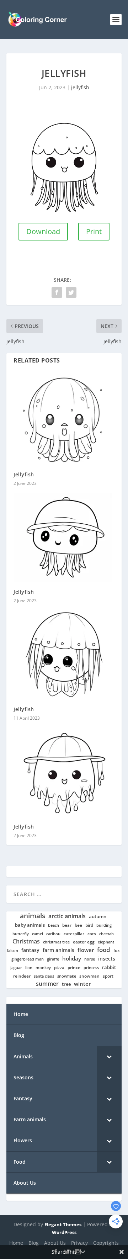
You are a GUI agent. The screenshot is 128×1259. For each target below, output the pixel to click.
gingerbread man (27, 959)
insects (106, 959)
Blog (33, 1242)
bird (89, 925)
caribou (53, 934)
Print (94, 231)
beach (53, 925)
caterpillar (74, 933)
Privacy (79, 1242)
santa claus (44, 976)
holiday (71, 958)
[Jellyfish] (64, 419)
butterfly (20, 934)
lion (28, 967)
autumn (97, 917)
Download (43, 231)
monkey (43, 968)
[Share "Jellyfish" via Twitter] (71, 292)
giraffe (53, 959)
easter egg (84, 942)
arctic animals (67, 916)
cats (91, 933)
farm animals (58, 950)
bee (78, 925)
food (103, 950)
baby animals (30, 925)
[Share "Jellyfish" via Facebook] (57, 292)
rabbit (109, 967)
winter (82, 983)
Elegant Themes (62, 1224)
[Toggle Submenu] (109, 1056)
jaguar (16, 967)
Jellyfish (24, 474)
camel (37, 934)
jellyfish (80, 87)
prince (74, 967)
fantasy (30, 950)
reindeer (22, 976)
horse (89, 959)
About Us (55, 1242)
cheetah (106, 933)
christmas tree (56, 942)
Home (16, 1242)
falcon (12, 950)
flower (86, 950)
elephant (106, 942)
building (104, 925)
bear (66, 925)
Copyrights (106, 1242)
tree (66, 984)
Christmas (26, 941)
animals (32, 915)
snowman (89, 976)
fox (116, 950)
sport (108, 976)
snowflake (66, 976)
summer (47, 984)
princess (91, 967)
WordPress (64, 1232)
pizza (59, 967)
